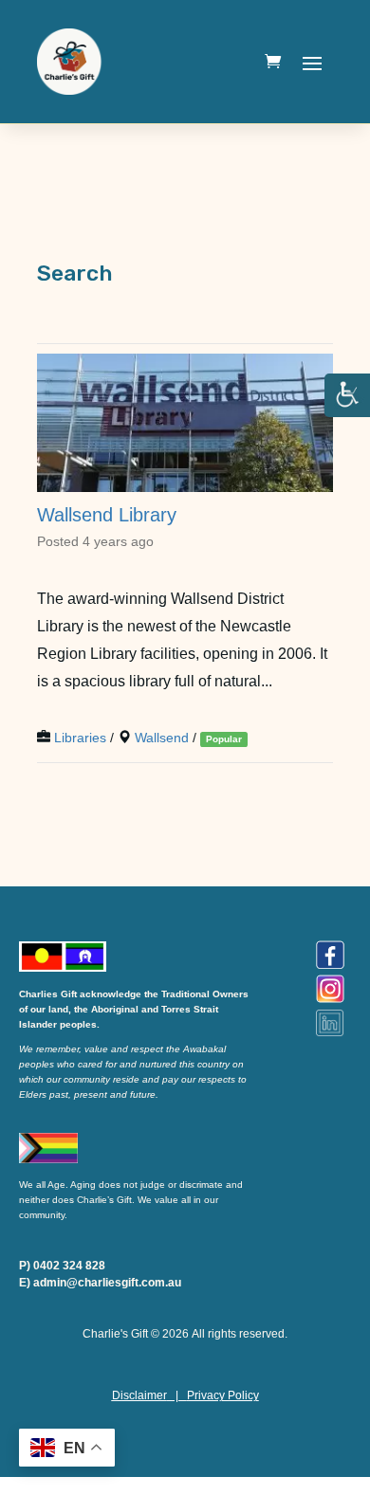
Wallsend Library (106, 514)
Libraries (80, 738)
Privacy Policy (223, 1395)
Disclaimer (139, 1395)
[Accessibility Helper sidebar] (347, 396)
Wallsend (162, 738)
